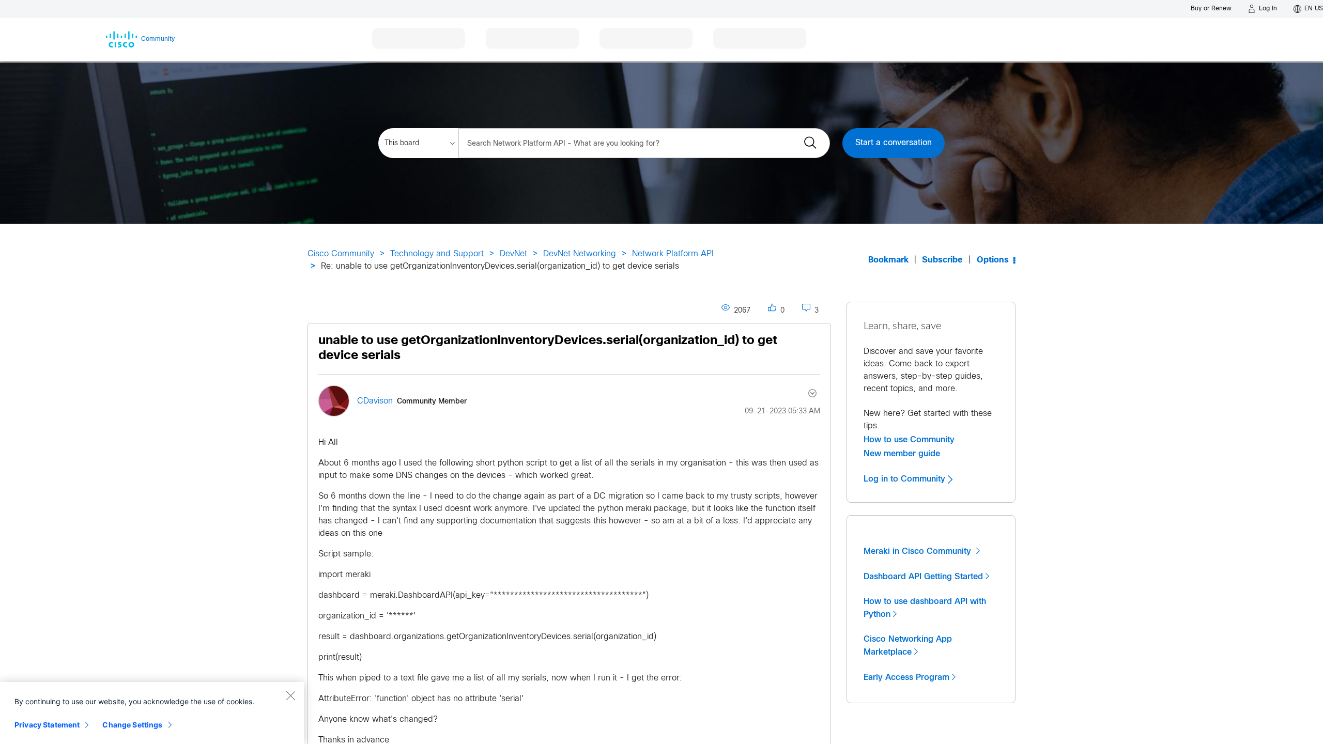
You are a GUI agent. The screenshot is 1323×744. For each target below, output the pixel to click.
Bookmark (888, 260)
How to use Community (909, 439)
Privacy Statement (47, 724)
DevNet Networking (579, 254)
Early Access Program (906, 677)
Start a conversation (893, 143)
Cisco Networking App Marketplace (908, 645)
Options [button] (993, 260)
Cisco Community (340, 254)
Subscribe (942, 260)
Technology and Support (437, 254)
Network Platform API (673, 254)
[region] (152, 713)
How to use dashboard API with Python (925, 608)
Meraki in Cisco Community (919, 551)
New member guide (902, 453)
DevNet (513, 254)
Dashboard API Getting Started (923, 576)
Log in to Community (906, 479)
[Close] (290, 695)
